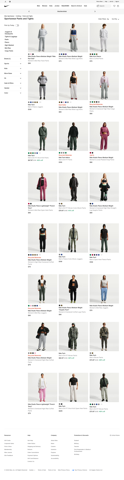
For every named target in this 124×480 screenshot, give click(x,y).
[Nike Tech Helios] (73, 136)
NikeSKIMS (65, 6)
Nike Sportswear (9, 16)
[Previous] (29, 11)
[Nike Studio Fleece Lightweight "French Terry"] (42, 187)
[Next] (95, 11)
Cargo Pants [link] (9, 51)
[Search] (97, 6)
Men (38, 6)
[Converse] (10, 2)
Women (44, 6)
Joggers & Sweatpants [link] (9, 33)
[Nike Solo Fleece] (104, 37)
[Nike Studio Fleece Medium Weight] (73, 37)
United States (116, 435)
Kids (50, 6)
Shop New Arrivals (62, 11)
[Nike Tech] (42, 85)
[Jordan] (5, 2)
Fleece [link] (7, 42)
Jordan (57, 6)
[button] (13, 59)
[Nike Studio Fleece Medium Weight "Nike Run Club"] (42, 37)
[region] (12, 60)
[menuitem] (107, 2)
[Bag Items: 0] (118, 6)
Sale (85, 6)
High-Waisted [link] (9, 45)
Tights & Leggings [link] (11, 36)
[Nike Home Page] (7, 6)
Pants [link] (7, 39)
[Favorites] (114, 6)
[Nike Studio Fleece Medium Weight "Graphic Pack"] (73, 289)
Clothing (18, 16)
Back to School (76, 6)
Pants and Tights (28, 16)
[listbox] (115, 19)
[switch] (17, 25)
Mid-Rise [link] (8, 48)
